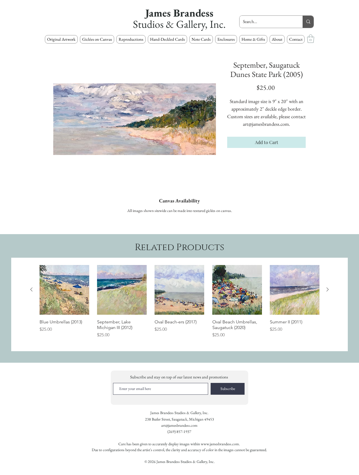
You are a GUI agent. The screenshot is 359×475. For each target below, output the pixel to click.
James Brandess (179, 13)
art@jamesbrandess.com (179, 425)
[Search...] (308, 22)
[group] (179, 304)
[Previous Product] (31, 289)
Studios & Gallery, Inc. (179, 24)
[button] (131, 39)
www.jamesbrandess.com (220, 443)
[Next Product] (327, 289)
